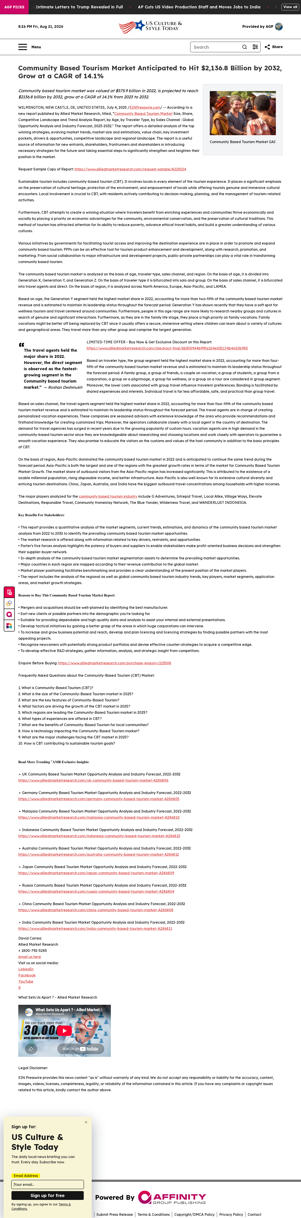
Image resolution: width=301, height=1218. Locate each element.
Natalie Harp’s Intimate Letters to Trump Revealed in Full (64, 6)
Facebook (27, 975)
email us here (29, 957)
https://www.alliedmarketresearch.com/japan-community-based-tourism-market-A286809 (96, 873)
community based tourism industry (108, 496)
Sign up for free (48, 1195)
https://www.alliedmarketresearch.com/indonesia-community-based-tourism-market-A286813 (99, 836)
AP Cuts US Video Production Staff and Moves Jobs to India (199, 6)
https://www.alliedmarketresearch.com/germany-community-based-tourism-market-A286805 (98, 799)
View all (290, 7)
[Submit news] (9, 592)
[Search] (244, 47)
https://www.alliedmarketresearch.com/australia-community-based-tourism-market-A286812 (98, 854)
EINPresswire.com (145, 107)
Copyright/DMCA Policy (194, 1214)
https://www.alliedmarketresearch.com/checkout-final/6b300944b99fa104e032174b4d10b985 (167, 348)
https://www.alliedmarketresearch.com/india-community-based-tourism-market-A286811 (95, 928)
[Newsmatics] (9, 625)
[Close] (86, 1122)
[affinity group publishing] (9, 614)
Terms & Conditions (153, 1214)
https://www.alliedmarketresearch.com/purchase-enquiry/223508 (114, 663)
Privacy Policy (231, 1214)
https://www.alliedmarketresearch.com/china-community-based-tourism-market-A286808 (95, 910)
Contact (254, 1214)
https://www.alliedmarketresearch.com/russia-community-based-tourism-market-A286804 (96, 891)
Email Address (26, 1175)
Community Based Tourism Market (143, 113)
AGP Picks (14, 7)
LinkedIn (25, 969)
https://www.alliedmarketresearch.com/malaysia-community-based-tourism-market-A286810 (99, 817)
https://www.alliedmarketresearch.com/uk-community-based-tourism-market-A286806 (93, 780)
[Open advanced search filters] (255, 47)
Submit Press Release (115, 1214)
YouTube (25, 981)
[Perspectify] (9, 603)
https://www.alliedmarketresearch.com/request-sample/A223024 (130, 169)
